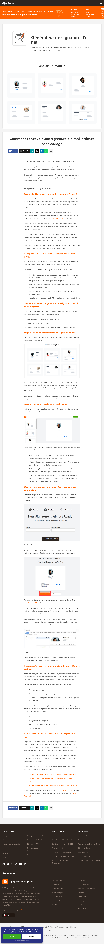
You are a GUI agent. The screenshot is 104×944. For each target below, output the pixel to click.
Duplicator (81, 880)
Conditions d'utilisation (35, 840)
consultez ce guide (31, 603)
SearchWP (81, 893)
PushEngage (82, 901)
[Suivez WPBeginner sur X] (12, 864)
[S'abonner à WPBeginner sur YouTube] (20, 864)
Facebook (27, 796)
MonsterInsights (57, 893)
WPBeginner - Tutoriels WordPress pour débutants (9, 3)
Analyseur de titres (58, 848)
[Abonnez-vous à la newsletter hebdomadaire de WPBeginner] (29, 864)
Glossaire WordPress (85, 840)
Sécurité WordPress (85, 856)
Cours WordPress (84, 836)
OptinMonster (57, 880)
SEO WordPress (83, 852)
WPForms (55, 884)
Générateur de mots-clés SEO (62, 844)
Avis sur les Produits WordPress (89, 844)
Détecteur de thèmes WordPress (63, 840)
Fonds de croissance (34, 855)
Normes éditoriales (9, 840)
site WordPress (58, 218)
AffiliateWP (82, 909)
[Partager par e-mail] (51, 151)
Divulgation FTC (33, 844)
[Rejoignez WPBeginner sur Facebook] (3, 864)
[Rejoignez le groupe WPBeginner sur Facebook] (7, 864)
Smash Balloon (57, 901)
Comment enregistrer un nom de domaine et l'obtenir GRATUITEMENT (53, 785)
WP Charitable (83, 905)
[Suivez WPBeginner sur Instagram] (16, 864)
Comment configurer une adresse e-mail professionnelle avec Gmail (53, 774)
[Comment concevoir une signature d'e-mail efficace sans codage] (37, 151)
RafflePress (82, 897)
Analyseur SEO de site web (61, 852)
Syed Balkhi (18, 893)
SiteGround (47, 930)
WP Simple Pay (83, 884)
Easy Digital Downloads (86, 888)
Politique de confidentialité (36, 836)
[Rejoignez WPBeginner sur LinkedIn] (25, 864)
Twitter (74, 793)
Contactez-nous (8, 858)
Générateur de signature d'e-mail (63, 856)
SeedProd (55, 905)
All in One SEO (57, 888)
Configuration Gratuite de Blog (89, 860)
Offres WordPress (84, 848)
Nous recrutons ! (26, 910)
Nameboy (55, 909)
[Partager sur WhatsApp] (46, 151)
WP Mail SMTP (57, 897)
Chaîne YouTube (66, 790)
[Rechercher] (101, 3)
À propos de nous (8, 836)
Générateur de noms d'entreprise (63, 836)
